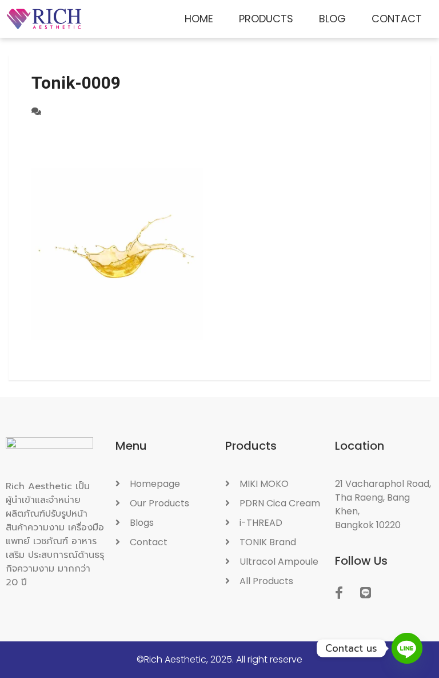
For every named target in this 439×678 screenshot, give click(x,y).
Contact (397, 18)
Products (266, 18)
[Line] (407, 648)
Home (199, 18)
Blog (332, 18)
